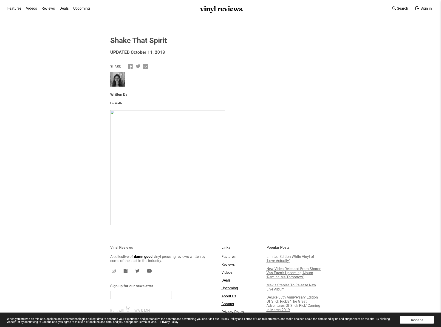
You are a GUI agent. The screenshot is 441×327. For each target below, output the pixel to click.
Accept (417, 319)
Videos (31, 8)
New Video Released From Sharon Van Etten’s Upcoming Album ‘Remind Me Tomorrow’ (293, 273)
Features (14, 8)
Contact (227, 304)
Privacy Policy (169, 322)
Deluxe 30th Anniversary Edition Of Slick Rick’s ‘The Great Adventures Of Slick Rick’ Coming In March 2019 (293, 303)
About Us (228, 296)
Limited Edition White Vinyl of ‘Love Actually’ (290, 258)
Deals (64, 8)
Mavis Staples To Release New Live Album (291, 287)
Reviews (48, 8)
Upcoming (81, 8)
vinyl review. (222, 9)
